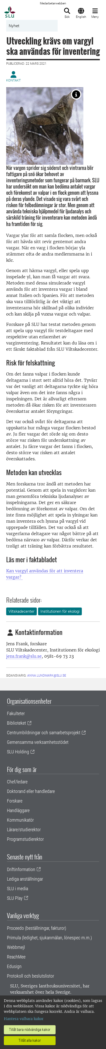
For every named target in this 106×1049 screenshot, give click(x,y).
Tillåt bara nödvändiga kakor (29, 1029)
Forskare (14, 801)
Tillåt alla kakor (30, 1040)
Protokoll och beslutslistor (30, 976)
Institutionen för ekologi (60, 611)
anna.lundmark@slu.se (46, 675)
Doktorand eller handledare (31, 791)
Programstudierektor (25, 839)
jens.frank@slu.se (24, 656)
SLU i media (17, 888)
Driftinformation (21, 869)
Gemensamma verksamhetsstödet (37, 742)
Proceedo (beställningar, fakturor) (36, 928)
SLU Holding (18, 751)
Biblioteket (16, 723)
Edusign (14, 966)
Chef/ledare (17, 781)
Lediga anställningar (25, 879)
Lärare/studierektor (24, 829)
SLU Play (15, 898)
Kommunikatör (20, 820)
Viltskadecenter (21, 611)
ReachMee (16, 957)
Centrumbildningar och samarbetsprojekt (43, 732)
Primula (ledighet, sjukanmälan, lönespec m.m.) (49, 937)
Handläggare (18, 810)
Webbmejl (16, 947)
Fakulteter (16, 713)
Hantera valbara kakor (23, 1018)
